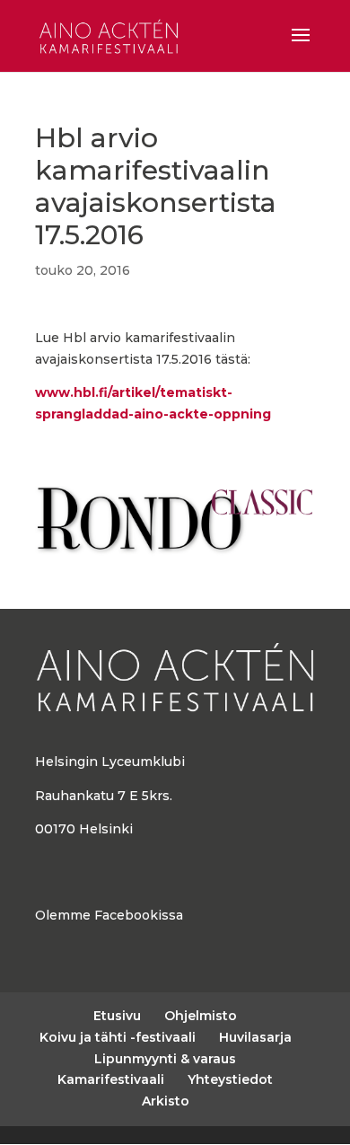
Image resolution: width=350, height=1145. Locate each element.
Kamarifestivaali (110, 1079)
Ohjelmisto (200, 1016)
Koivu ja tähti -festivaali (117, 1037)
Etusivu (117, 1016)
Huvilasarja (255, 1037)
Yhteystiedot (230, 1079)
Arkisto (165, 1101)
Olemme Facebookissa (109, 915)
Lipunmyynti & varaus (165, 1059)
